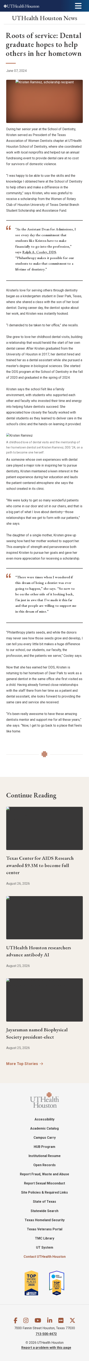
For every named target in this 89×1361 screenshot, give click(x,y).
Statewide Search (44, 1211)
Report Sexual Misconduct (44, 1183)
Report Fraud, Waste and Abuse (44, 1174)
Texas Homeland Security (45, 1220)
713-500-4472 (46, 1334)
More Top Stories (22, 1063)
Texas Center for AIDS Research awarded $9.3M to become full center (40, 865)
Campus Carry (45, 1138)
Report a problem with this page (46, 1348)
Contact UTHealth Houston (45, 1257)
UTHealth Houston (44, 18)
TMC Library (44, 1238)
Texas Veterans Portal (44, 1229)
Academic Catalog (44, 1128)
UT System (44, 1247)
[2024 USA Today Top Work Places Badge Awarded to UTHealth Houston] (58, 1282)
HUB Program (44, 1147)
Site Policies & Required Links (44, 1192)
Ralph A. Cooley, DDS (39, 252)
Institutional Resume (45, 1156)
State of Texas (44, 1202)
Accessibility (44, 1119)
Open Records (44, 1165)
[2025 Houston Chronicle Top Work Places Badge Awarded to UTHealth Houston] (36, 1282)
